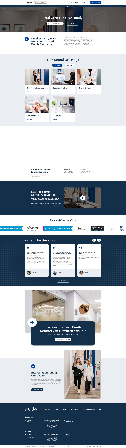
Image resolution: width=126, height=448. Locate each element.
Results (58, 6)
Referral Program (66, 6)
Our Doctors (51, 6)
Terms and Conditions (49, 446)
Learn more (29, 91)
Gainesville (57, 65)
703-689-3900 (69, 435)
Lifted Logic (98, 446)
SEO (94, 446)
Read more (44, 262)
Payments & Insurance (88, 409)
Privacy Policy (41, 446)
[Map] (63, 148)
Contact (56, 409)
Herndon (69, 65)
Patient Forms (74, 409)
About (43, 6)
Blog (100, 409)
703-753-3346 (69, 421)
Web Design (89, 446)
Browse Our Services (72, 23)
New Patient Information (77, 6)
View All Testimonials (63, 280)
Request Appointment (95, 2)
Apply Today (36, 389)
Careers (47, 409)
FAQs (64, 409)
